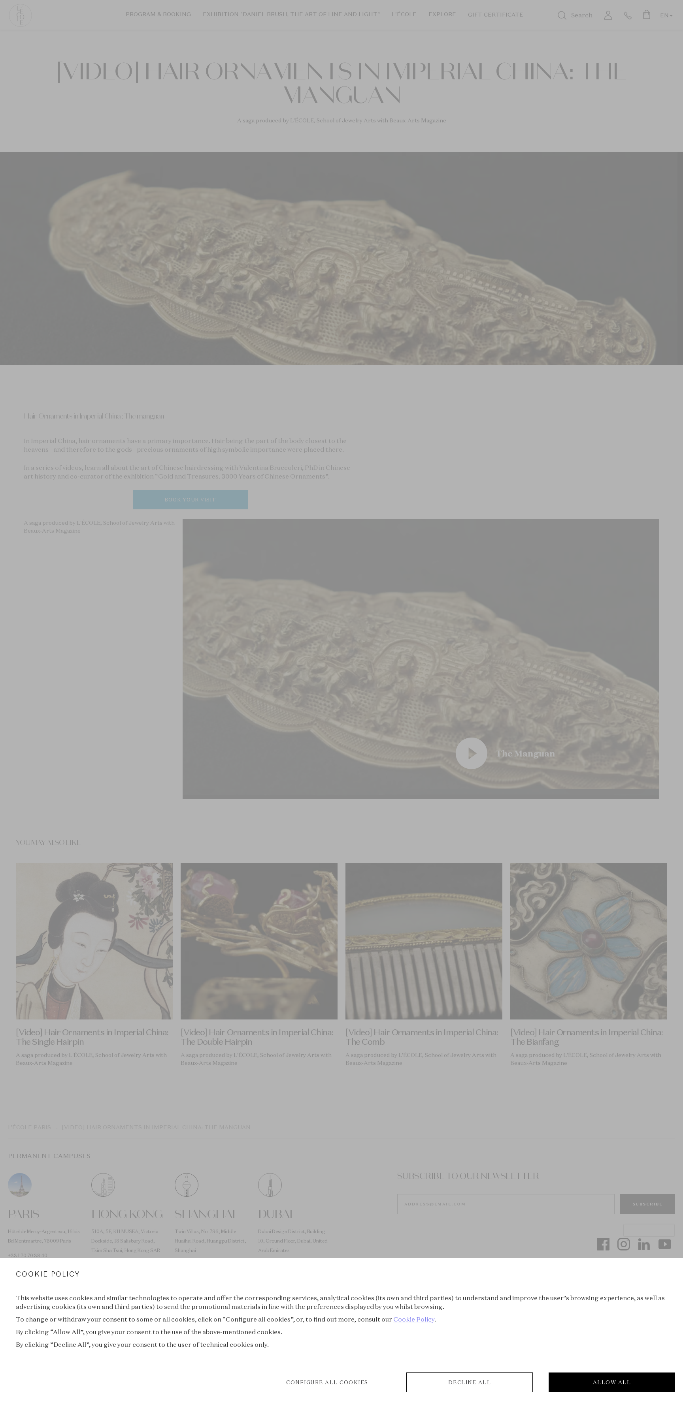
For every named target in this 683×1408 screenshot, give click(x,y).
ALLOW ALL (612, 1382)
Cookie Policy (413, 1319)
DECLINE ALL (469, 1382)
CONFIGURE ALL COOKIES (327, 1382)
